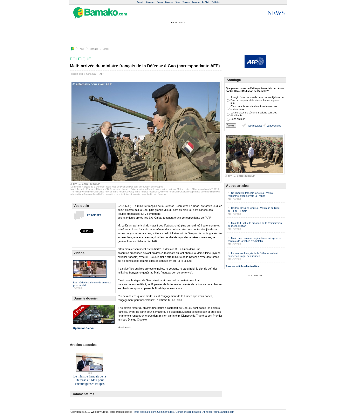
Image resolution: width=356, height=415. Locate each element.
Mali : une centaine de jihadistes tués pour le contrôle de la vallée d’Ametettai (254, 240)
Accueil (140, 2)
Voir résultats (254, 125)
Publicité (215, 2)
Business (169, 2)
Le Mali (205, 2)
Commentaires (165, 411)
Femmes (186, 2)
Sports (160, 2)
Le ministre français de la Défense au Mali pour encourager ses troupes (253, 255)
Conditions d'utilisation (188, 411)
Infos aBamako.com (145, 411)
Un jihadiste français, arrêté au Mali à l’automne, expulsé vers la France (250, 194)
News (178, 2)
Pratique (196, 2)
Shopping (150, 2)
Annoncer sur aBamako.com (218, 411)
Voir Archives (273, 125)
